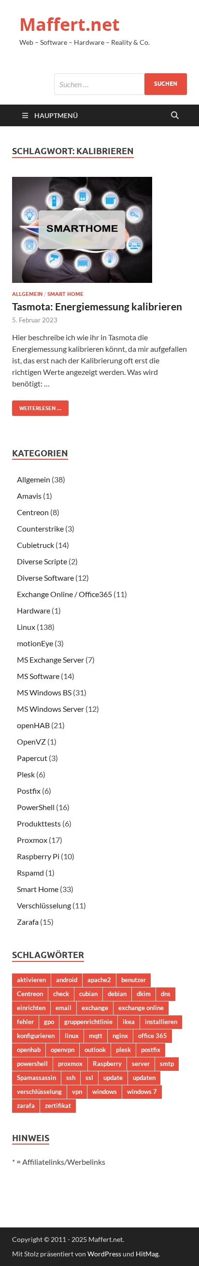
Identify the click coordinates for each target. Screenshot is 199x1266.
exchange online (141, 1008)
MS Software (38, 675)
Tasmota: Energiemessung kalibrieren (97, 306)
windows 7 (142, 1091)
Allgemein (27, 294)
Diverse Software (45, 577)
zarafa (26, 1105)
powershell (32, 1063)
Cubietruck (35, 544)
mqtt (95, 1035)
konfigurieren (36, 1035)
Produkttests (39, 823)
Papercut (32, 757)
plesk (123, 1049)
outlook (95, 1049)
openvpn (62, 1049)
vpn (77, 1091)
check (61, 994)
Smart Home (65, 294)
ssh (70, 1077)
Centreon (33, 512)
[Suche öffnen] (175, 116)
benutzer (133, 980)
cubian (88, 994)
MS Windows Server (50, 708)
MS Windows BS (44, 692)
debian (117, 994)
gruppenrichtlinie (88, 1022)
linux (72, 1035)
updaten (144, 1077)
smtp (167, 1063)
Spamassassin (36, 1077)
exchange (95, 1008)
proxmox (70, 1063)
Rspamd (30, 872)
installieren (161, 1022)
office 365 (152, 1035)
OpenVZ (31, 741)
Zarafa (28, 921)
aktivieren (31, 980)
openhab (29, 1049)
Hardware (33, 610)
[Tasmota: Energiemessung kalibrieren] (99, 230)
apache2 (99, 980)
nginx (120, 1035)
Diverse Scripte (42, 561)
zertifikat (58, 1105)
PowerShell (36, 807)
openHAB (33, 725)
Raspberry (107, 1063)
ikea (129, 1022)
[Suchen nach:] (120, 84)
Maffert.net (69, 24)
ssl (89, 1077)
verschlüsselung (39, 1091)
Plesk (26, 774)
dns (166, 994)
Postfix (29, 790)
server (141, 1063)
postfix (150, 1049)
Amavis (29, 495)
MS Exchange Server (50, 659)
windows (104, 1091)
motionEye (35, 643)
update (113, 1077)
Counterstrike (40, 528)
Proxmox (32, 839)
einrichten (31, 1008)
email (63, 1008)
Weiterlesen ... (36, 406)
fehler (25, 1022)
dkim (144, 994)
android (66, 980)
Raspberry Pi (38, 856)
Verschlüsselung (44, 905)
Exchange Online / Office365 (64, 594)
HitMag (147, 1254)
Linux (26, 626)
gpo (49, 1022)
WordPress (104, 1254)
